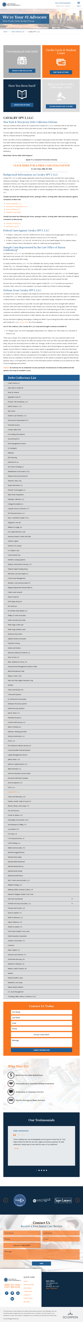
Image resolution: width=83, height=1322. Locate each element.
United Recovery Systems (16, 708)
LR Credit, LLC (12, 834)
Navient (10, 973)
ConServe (11, 945)
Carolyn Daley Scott (14, 430)
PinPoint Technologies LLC (17, 490)
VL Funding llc (12, 448)
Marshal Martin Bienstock (16, 862)
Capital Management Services (17, 755)
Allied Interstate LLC (14, 769)
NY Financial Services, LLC (16, 513)
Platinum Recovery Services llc (18, 476)
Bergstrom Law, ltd (14, 522)
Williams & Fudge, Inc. (15, 527)
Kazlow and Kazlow (14, 648)
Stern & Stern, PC (13, 657)
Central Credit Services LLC (17, 722)
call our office (23, 322)
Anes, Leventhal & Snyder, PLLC (18, 518)
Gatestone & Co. (13, 462)
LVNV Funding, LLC (14, 843)
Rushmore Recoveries (15, 634)
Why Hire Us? (18, 1066)
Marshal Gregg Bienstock (16, 852)
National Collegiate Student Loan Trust (20, 894)
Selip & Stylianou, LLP (15, 922)
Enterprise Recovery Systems (17, 704)
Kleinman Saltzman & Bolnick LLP (19, 653)
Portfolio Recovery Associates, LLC (19, 903)
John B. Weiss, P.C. (14, 713)
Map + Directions (51, 1288)
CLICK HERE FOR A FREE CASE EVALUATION (41, 165)
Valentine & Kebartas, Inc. (16, 964)
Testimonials (28, 1291)
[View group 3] (41, 1170)
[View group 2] (38, 1170)
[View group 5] (46, 1170)
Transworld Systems (14, 694)
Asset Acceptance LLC (15, 783)
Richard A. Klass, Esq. (15, 481)
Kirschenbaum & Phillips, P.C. (17, 825)
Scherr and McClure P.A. (15, 690)
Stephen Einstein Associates (17, 639)
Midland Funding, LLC (15, 885)
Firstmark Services (14, 425)
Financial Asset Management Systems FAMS (22, 666)
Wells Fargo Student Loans (17, 629)
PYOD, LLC (11, 741)
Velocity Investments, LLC (16, 736)
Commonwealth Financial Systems (19, 750)
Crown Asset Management (16, 578)
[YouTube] (18, 1293)
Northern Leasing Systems (16, 560)
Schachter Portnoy (14, 643)
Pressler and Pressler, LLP (16, 908)
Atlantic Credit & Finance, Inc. (17, 969)
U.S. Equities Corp (13, 550)
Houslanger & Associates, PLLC (18, 820)
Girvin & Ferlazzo (13, 392)
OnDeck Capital (13, 541)
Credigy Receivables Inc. (15, 504)
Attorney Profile (29, 1285)
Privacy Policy (28, 1298)
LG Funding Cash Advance (16, 434)
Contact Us (27, 1295)
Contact (6, 368)
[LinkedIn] (12, 1299)
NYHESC (10, 685)
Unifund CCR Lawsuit (14, 546)
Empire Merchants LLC (15, 485)
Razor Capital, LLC (14, 950)
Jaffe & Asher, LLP (14, 759)
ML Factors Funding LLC (16, 467)
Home (5, 32)
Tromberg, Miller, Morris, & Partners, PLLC (22, 996)
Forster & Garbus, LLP (15, 815)
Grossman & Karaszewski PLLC (18, 420)
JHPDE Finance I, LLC (15, 406)
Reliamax (11, 453)
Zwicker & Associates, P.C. (16, 941)
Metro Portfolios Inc (14, 727)
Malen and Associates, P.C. (17, 848)
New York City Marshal (15, 899)
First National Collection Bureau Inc (19, 746)
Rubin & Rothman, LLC (13, 204)
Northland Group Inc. (15, 718)
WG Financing (12, 457)
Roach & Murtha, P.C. (15, 913)
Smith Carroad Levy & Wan (17, 620)
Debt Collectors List (17, 32)
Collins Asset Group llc (15, 592)
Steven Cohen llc (13, 597)
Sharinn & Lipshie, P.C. (15, 927)
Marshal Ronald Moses (15, 876)
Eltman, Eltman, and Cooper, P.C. (19, 806)
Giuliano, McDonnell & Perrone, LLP (20, 564)
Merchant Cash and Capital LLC (18, 574)
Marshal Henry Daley (15, 857)
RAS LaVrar (11, 411)
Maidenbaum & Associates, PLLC (19, 471)
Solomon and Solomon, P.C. (17, 955)
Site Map (26, 1302)
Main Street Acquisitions (16, 495)
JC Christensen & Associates (17, 699)
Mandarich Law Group (13, 212)
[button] (78, 4)
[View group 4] (43, 1170)
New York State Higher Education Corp (20, 680)
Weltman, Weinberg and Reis (17, 732)
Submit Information (42, 1050)
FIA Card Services (13, 811)
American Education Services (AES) (19, 773)
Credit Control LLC (14, 383)
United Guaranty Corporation (17, 936)
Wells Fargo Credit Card (15, 625)
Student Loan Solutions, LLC (17, 416)
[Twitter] (12, 1293)
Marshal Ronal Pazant (15, 871)
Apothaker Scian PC (12, 226)
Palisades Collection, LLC (16, 499)
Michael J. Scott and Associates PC (19, 583)
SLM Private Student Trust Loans (19, 931)
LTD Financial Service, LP (16, 838)
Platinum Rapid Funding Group (18, 569)
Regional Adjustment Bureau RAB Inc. (20, 587)
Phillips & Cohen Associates (17, 615)
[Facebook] (6, 1293)
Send (41, 1263)
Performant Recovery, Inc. (16, 959)
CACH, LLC (11, 787)
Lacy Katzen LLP (13, 829)
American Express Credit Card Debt (19, 536)
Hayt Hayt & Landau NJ (15, 388)
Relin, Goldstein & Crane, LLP (17, 662)
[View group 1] (36, 1170)
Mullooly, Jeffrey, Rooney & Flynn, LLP (20, 890)
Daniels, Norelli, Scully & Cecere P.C (19, 801)
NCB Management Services (17, 444)
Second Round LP (14, 439)
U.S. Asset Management (15, 992)
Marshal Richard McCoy (15, 866)
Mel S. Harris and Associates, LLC (19, 880)
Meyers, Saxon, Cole (14, 676)
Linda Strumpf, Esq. (14, 555)
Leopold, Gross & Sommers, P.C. (18, 509)
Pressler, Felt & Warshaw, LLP (18, 402)
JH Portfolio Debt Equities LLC (18, 611)
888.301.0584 (63, 6)
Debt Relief (27, 1288)
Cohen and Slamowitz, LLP (17, 797)
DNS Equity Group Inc (15, 601)
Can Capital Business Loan (16, 532)
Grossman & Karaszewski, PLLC (17, 206)
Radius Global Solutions (15, 987)
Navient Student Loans (15, 978)
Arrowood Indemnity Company (18, 778)
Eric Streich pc (12, 606)
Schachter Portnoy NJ (13, 223)
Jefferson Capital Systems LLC (18, 764)
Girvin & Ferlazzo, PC (13, 209)
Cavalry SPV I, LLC (14, 792)
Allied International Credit (16, 671)
